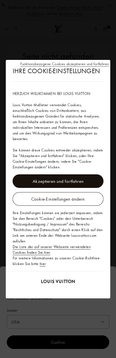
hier (43, 263)
